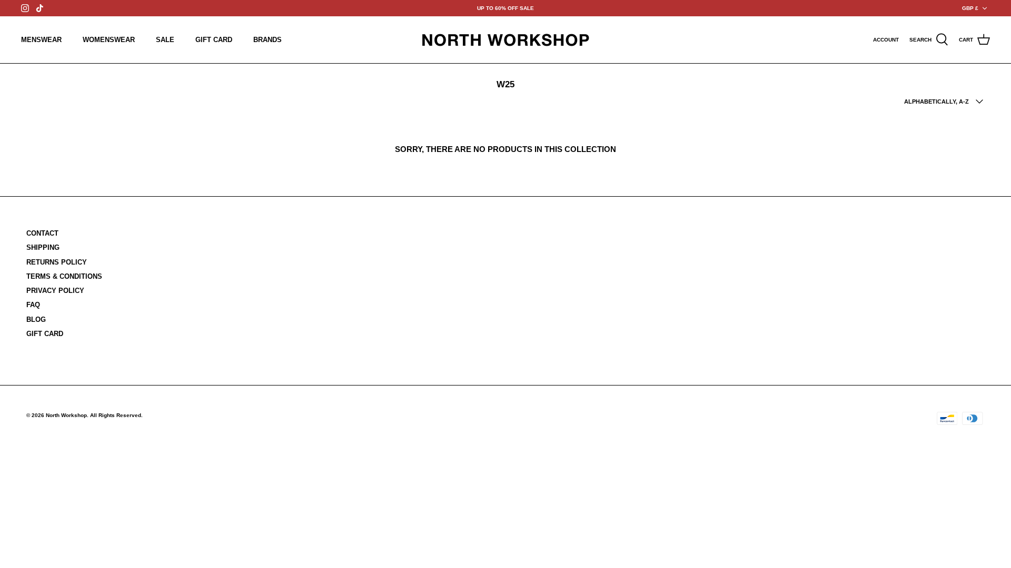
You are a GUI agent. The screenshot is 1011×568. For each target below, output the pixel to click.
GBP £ (970, 8)
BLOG (36, 319)
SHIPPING (43, 247)
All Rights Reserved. (116, 415)
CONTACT (42, 233)
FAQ (33, 305)
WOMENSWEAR (109, 40)
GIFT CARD (213, 40)
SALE (165, 40)
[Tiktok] (40, 8)
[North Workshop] (505, 40)
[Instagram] (25, 8)
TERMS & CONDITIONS (64, 276)
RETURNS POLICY (56, 262)
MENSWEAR (41, 40)
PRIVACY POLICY (55, 291)
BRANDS (267, 40)
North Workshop (66, 415)
